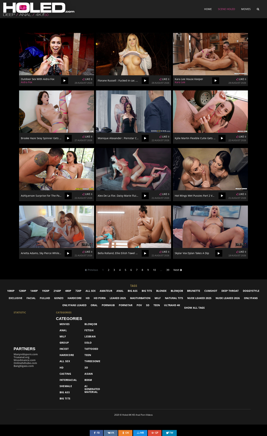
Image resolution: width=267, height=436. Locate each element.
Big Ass (132, 290)
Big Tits (147, 290)
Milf (63, 336)
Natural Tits (174, 298)
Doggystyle (251, 290)
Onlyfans (251, 298)
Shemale (66, 386)
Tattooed (91, 348)
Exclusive (15, 298)
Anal (120, 290)
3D (86, 367)
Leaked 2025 (118, 298)
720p (78, 290)
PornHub (108, 305)
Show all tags (194, 307)
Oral (94, 305)
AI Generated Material (92, 389)
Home (208, 9)
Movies (246, 9)
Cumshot (210, 290)
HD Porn (100, 298)
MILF (158, 298)
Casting (65, 373)
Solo (88, 342)
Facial (31, 298)
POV (139, 305)
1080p (11, 290)
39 (167, 270)
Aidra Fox (26, 82)
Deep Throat (230, 290)
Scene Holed (226, 9)
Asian (88, 373)
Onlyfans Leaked (74, 305)
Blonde (161, 290)
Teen (156, 305)
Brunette (193, 290)
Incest (64, 348)
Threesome (92, 361)
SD (147, 305)
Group (64, 342)
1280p (22, 290)
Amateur (106, 290)
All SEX (91, 290)
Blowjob (177, 290)
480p (68, 290)
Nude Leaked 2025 (199, 298)
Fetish (89, 330)
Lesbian (90, 336)
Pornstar (125, 305)
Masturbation (140, 298)
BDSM (88, 380)
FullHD (45, 298)
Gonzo (58, 298)
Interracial (68, 380)
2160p (57, 290)
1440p (34, 290)
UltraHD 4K (172, 305)
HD (88, 298)
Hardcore (75, 298)
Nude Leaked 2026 (228, 298)
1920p (45, 290)
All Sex (65, 361)
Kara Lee (180, 82)
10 (154, 270)
